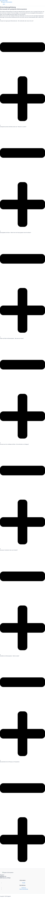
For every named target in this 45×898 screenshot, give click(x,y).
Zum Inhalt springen (4, 0)
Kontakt (23, 882)
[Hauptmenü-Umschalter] (4, 4)
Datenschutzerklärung (23, 889)
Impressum (24, 887)
